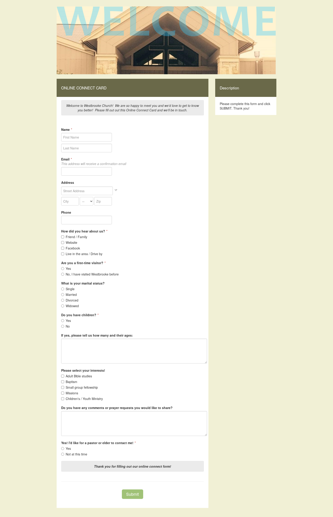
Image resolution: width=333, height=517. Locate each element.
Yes (68, 268)
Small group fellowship (82, 387)
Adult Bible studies (79, 376)
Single (70, 289)
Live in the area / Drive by (84, 253)
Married (71, 294)
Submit (132, 494)
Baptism (71, 381)
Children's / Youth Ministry (84, 398)
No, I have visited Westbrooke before (92, 274)
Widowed (72, 306)
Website (71, 242)
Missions (72, 393)
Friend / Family (76, 237)
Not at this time (76, 454)
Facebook (73, 248)
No (68, 326)
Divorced (72, 300)
